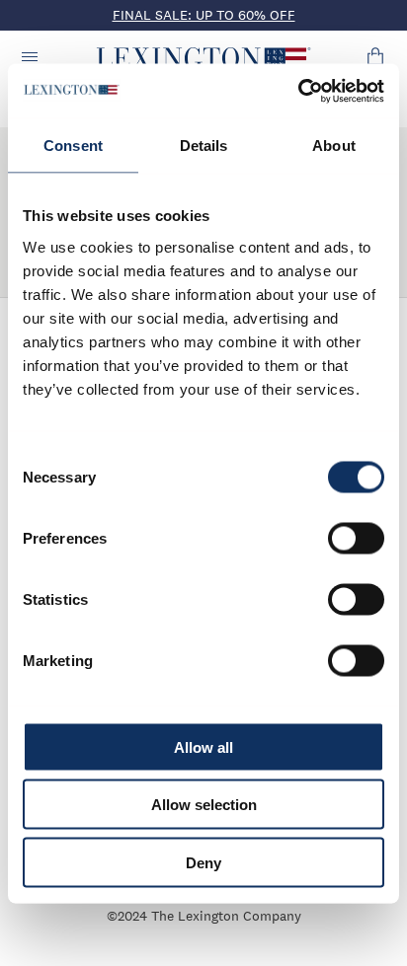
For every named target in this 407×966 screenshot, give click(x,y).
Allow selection (204, 804)
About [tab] (334, 145)
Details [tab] (204, 145)
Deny (203, 862)
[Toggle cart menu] (375, 58)
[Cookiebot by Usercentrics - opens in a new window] (297, 91)
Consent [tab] (73, 145)
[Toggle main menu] (31, 58)
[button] (204, 58)
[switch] (356, 538)
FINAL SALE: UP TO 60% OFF (204, 15)
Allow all (203, 746)
